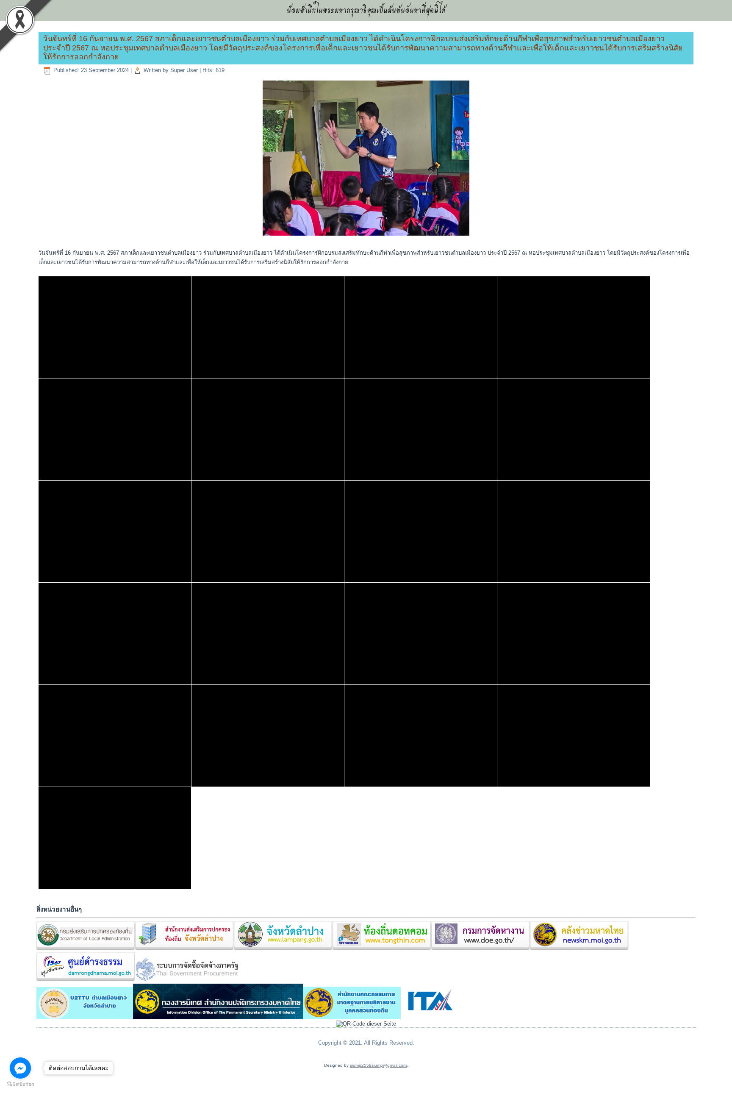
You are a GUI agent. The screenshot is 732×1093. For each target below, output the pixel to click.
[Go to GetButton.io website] (20, 1084)
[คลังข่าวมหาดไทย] (579, 949)
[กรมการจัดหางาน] (480, 949)
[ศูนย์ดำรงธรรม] (85, 979)
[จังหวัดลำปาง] (283, 949)
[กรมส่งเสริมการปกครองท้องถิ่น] (85, 949)
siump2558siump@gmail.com (378, 1065)
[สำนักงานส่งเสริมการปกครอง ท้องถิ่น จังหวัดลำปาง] (184, 949)
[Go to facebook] (20, 1068)
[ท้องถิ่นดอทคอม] (382, 949)
